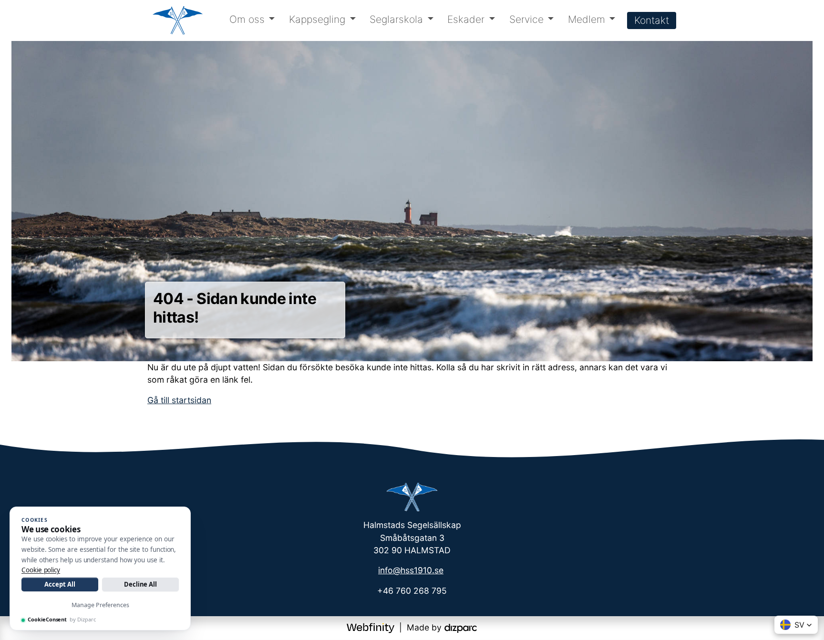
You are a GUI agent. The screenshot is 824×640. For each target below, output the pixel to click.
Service (526, 19)
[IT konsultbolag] (460, 627)
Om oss (247, 19)
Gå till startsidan (179, 400)
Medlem (586, 19)
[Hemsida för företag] (372, 627)
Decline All (140, 584)
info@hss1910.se (410, 570)
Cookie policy (40, 570)
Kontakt (651, 20)
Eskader (465, 19)
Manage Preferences (100, 605)
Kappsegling (317, 19)
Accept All (59, 584)
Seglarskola (396, 19)
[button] (796, 625)
